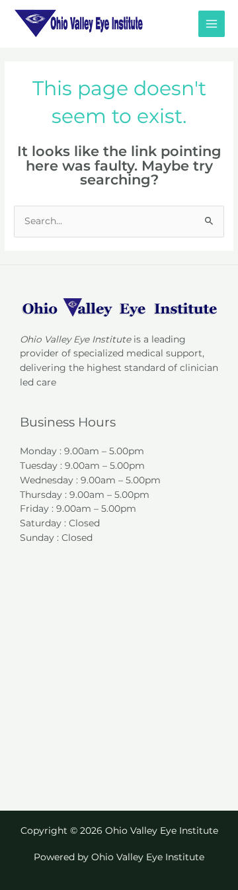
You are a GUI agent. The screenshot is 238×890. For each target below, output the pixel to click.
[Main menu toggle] (211, 24)
